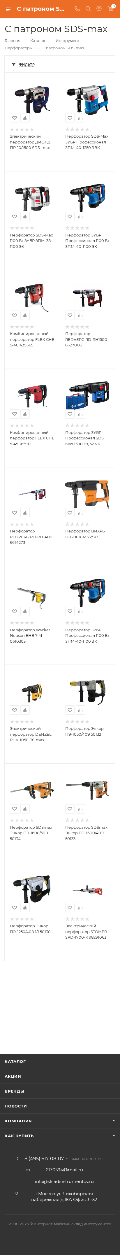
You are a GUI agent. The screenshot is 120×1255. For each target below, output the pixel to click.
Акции (13, 1076)
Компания (18, 1121)
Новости (16, 1106)
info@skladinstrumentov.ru (64, 1181)
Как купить (19, 1135)
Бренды (14, 1091)
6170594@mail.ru (64, 1169)
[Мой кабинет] (99, 9)
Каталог (15, 1061)
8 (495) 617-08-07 (44, 1158)
